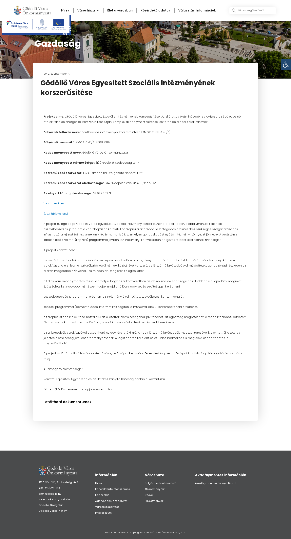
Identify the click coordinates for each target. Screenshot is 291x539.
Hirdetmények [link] (154, 501)
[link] (286, 64)
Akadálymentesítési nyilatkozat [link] (215, 483)
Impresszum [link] (103, 513)
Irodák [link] (149, 495)
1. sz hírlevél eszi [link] (55, 203)
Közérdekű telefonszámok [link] (112, 489)
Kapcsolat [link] (102, 495)
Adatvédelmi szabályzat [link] (111, 501)
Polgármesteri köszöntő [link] (160, 483)
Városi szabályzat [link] (107, 507)
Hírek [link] (98, 483)
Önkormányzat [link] (155, 489)
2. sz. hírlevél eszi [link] (56, 214)
